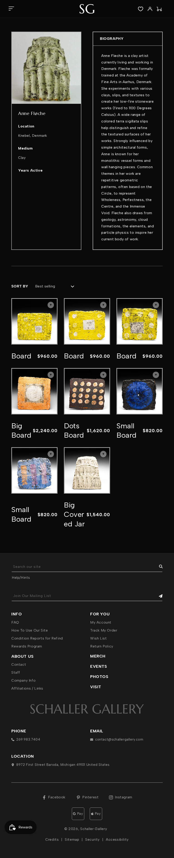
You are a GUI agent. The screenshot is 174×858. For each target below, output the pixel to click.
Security (92, 839)
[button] (11, 9)
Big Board (21, 430)
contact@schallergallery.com (119, 739)
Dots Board (74, 430)
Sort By (19, 286)
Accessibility (117, 839)
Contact (18, 664)
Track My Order (103, 630)
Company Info (23, 680)
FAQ (15, 622)
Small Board (126, 430)
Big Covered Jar (74, 514)
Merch (98, 656)
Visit (95, 686)
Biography (111, 38)
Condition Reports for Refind (37, 638)
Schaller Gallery (93, 829)
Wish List (98, 638)
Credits (52, 839)
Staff (15, 672)
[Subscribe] (157, 596)
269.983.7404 (28, 739)
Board (21, 356)
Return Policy (101, 646)
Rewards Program (26, 646)
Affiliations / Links (27, 688)
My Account (100, 622)
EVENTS (98, 666)
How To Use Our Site (29, 630)
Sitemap (72, 839)
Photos (99, 676)
